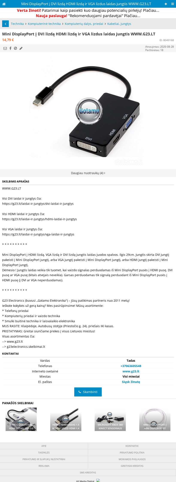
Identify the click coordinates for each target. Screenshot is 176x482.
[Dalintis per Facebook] (10, 48)
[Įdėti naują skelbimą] (165, 4)
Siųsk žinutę (131, 382)
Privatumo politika (132, 452)
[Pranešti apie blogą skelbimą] (15, 48)
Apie (43, 445)
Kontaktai (132, 445)
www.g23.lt (131, 371)
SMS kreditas (88, 472)
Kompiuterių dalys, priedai (84, 24)
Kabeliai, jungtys (119, 24)
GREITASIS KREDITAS (132, 465)
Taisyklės (44, 452)
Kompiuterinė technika (44, 24)
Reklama (44, 465)
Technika (17, 24)
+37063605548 (131, 366)
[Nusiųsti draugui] (5, 48)
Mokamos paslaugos (132, 459)
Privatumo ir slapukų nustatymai (44, 459)
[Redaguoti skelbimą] (21, 48)
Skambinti (90, 392)
